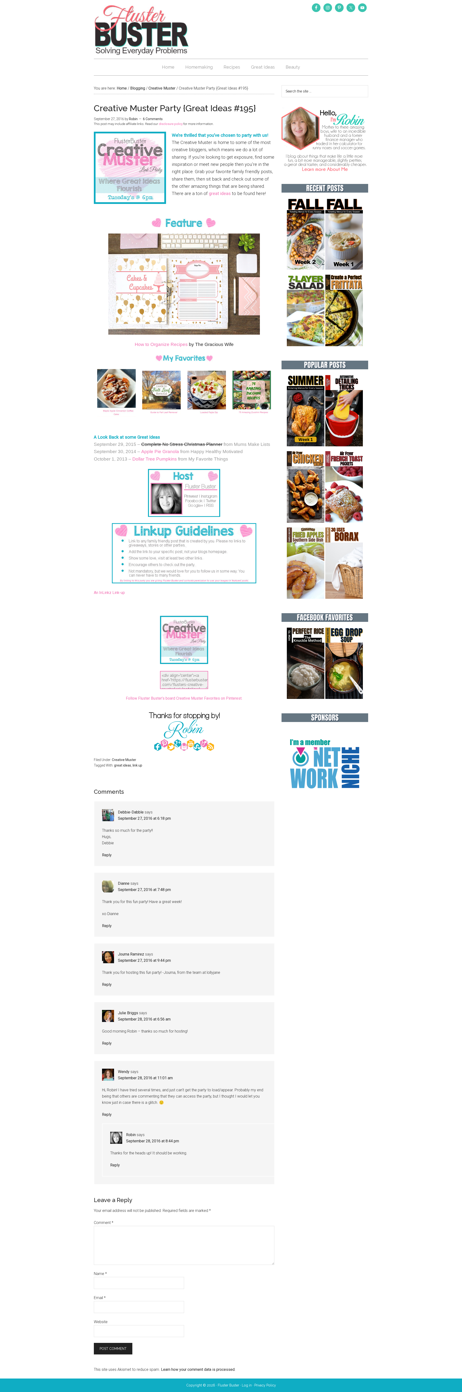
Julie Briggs (128, 1013)
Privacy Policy (265, 1385)
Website (101, 1322)
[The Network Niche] (325, 798)
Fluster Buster (142, 29)
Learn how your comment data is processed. (198, 1369)
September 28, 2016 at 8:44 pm (152, 1141)
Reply (107, 855)
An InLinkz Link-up (109, 592)
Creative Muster (124, 760)
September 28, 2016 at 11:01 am (145, 1078)
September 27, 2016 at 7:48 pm (144, 889)
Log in (247, 1385)
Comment (103, 1222)
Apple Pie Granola (160, 451)
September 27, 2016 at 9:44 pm (144, 960)
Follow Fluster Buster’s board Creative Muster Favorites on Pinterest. (184, 698)
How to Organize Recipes (161, 344)
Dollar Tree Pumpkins (154, 459)
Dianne (123, 883)
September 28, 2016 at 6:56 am (144, 1019)
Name (100, 1273)
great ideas (220, 193)
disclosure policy (171, 124)
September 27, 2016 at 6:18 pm (144, 818)
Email (100, 1297)
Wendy (123, 1071)
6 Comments (153, 119)
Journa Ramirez (131, 954)
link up (137, 765)
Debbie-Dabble (131, 812)
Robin (131, 1134)
